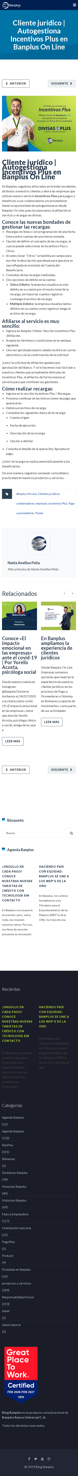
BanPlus (7, 1145)
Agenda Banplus (13, 1117)
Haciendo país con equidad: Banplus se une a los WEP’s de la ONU (54, 876)
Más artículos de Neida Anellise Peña (33, 569)
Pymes (39, 513)
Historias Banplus (14, 1186)
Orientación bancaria (16, 1228)
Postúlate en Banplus (16, 1269)
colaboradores (25, 503)
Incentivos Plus (57, 503)
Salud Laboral (11, 1325)
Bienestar (8, 1159)
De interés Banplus (15, 1172)
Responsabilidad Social (18, 1297)
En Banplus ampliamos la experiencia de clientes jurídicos (56, 647)
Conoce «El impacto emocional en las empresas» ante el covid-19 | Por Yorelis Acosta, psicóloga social (19, 655)
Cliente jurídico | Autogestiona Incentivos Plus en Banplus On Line (31, 169)
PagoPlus (8, 1242)
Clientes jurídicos (48, 493)
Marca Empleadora (15, 1214)
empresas (41, 503)
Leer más (12, 741)
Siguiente (59, 83)
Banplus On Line (26, 493)
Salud (5, 1311)
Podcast (7, 1255)
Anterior (18, 83)
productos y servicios (16, 1283)
